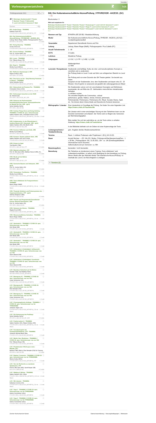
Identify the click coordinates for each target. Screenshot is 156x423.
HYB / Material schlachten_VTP (20, 150)
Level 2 (116, 25)
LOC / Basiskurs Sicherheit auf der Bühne (23, 270)
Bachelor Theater (19, 21)
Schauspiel (89, 29)
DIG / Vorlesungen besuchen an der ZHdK (23, 94)
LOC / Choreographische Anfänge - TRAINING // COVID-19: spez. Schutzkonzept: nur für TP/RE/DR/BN (25, 304)
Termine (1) (56, 163)
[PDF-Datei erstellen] (52, 16)
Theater (34, 19)
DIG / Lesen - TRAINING (17, 58)
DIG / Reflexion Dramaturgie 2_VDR (21, 72)
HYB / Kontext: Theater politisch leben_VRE (24, 136)
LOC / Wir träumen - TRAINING (20, 381)
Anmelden (124, 2)
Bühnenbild (30, 21)
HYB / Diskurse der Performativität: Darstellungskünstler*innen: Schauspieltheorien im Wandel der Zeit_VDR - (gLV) (25, 102)
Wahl (36, 23)
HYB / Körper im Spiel (17, 143)
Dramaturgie (90, 25)
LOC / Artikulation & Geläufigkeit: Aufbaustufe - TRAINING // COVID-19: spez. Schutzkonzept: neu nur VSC (26, 250)
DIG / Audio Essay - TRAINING (19, 29)
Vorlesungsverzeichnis (27, 6)
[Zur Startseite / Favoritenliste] (11, 19)
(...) (49, 30)
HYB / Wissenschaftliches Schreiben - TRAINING (25, 215)
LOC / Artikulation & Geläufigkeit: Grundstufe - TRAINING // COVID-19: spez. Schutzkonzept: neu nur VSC (26, 261)
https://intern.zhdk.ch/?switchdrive (89, 122)
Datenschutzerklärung (97, 413)
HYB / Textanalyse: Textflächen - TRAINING (24, 172)
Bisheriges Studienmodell (22, 19)
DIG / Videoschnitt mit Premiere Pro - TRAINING (25, 87)
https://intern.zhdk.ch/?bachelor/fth (81, 107)
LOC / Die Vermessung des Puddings (22, 314)
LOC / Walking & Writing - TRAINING (21, 372)
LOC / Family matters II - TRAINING (21, 321)
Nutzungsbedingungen (112, 413)
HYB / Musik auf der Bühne (18, 157)
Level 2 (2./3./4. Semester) (104, 25)
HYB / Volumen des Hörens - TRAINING (22, 208)
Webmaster (124, 413)
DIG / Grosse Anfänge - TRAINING (21, 51)
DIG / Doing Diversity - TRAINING (20, 45)
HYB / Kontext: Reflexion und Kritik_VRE (23, 130)
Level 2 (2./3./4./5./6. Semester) (23, 23)
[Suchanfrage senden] (39, 26)
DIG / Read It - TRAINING (18, 65)
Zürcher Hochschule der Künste (19, 413)
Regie (88, 27)
